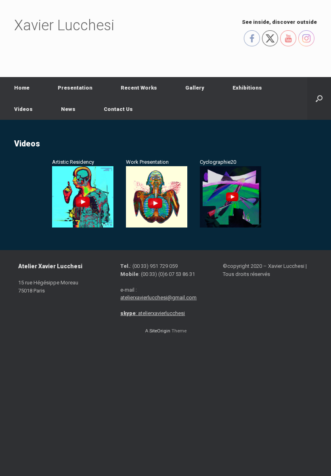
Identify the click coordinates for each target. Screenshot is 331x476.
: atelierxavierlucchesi (152, 313)
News (68, 109)
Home (21, 88)
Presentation (75, 88)
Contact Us (118, 109)
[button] (319, 98)
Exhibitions (247, 88)
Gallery (194, 88)
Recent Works (139, 88)
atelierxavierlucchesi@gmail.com (158, 297)
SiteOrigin (159, 331)
